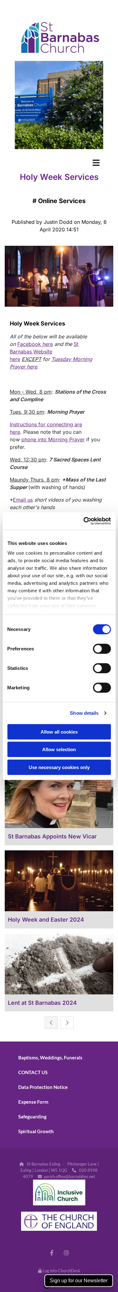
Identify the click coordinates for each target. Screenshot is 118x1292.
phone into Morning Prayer (53, 439)
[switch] (102, 648)
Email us (23, 500)
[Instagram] (66, 1252)
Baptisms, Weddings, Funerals (50, 1057)
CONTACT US (33, 1072)
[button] (59, 163)
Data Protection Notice (43, 1087)
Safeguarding (32, 1116)
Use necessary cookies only (59, 767)
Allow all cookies (59, 731)
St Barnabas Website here (44, 351)
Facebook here (35, 344)
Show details (84, 713)
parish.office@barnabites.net (69, 1176)
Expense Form (33, 1102)
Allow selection (59, 749)
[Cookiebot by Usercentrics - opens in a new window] (84, 521)
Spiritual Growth (36, 1131)
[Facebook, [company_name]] (51, 1252)
